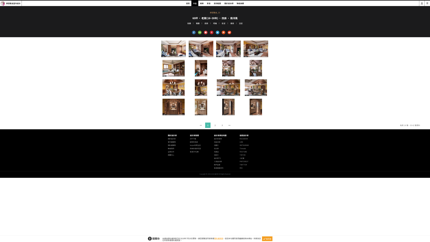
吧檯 (215, 23)
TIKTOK (242, 155)
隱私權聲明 (172, 145)
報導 (202, 3)
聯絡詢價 (240, 3)
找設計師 (217, 142)
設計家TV (217, 158)
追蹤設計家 (244, 135)
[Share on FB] (194, 32)
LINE (241, 142)
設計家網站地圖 (220, 135)
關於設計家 (172, 135)
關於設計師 (228, 3)
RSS (241, 168)
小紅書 (242, 158)
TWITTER (243, 165)
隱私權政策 (218, 238)
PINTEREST (244, 161)
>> (229, 125)
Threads (243, 148)
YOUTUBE (243, 152)
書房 (232, 23)
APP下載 (193, 139)
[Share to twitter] (217, 32)
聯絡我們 (171, 148)
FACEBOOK (244, 139)
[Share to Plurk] (223, 32)
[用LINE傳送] (200, 32)
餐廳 (198, 23)
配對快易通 (194, 142)
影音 (209, 3)
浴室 (241, 23)
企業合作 (171, 152)
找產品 (216, 152)
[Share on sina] (229, 32)
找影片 (216, 155)
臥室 (223, 23)
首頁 (188, 3)
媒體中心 (171, 155)
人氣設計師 (218, 161)
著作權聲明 (172, 142)
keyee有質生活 (195, 145)
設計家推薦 (194, 135)
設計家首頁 (218, 139)
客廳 (189, 23)
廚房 (206, 23)
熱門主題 (217, 165)
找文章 (216, 148)
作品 (195, 3)
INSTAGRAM (244, 145)
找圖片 (216, 145)
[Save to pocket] (206, 32)
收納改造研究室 (195, 148)
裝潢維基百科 (218, 168)
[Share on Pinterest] (212, 32)
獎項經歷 (217, 3)
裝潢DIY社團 (194, 152)
